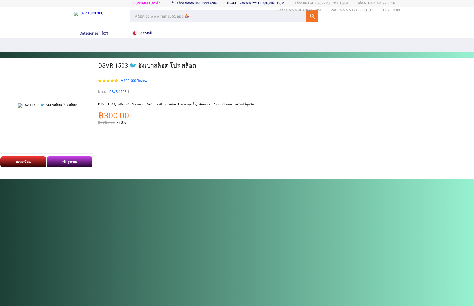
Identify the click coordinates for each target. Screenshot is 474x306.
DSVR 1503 (117, 92)
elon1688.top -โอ (146, 3)
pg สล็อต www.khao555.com (297, 10)
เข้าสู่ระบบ (69, 162)
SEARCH (312, 16)
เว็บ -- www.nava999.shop (352, 10)
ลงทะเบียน (23, 162)
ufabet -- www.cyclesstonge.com (255, 3)
